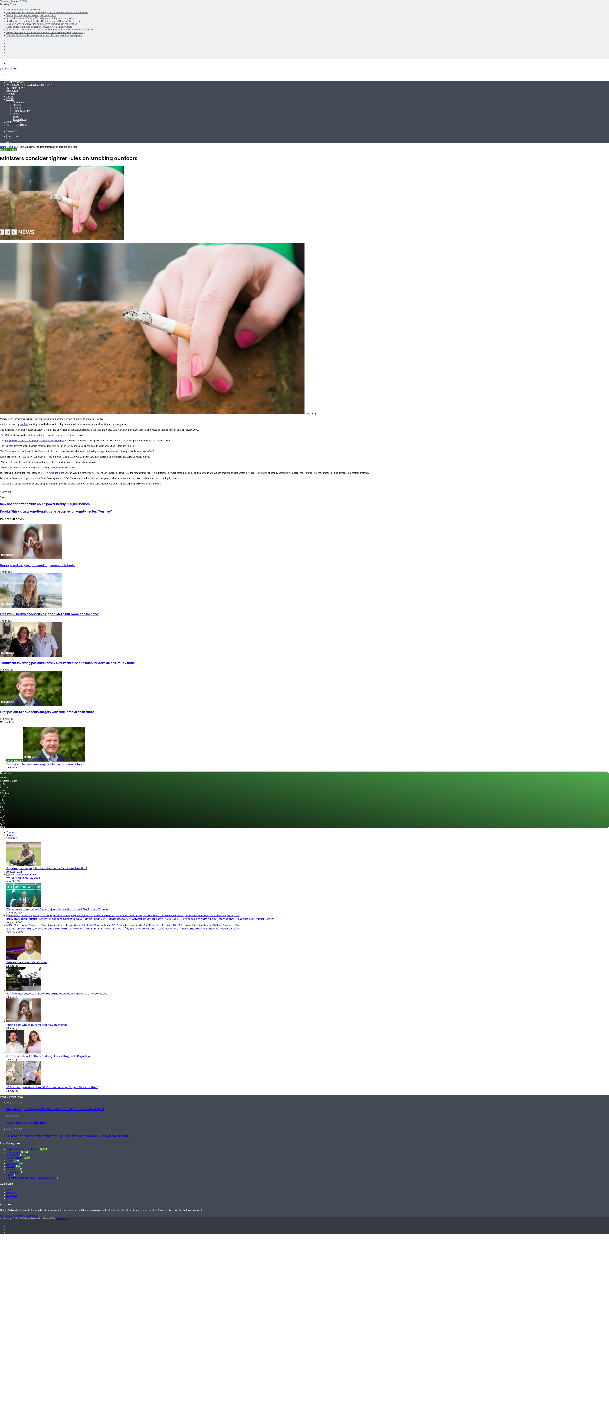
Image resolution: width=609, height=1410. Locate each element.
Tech (9, 96)
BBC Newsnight (49, 472)
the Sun (24, 424)
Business (12, 90)
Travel (16, 116)
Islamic (9, 1175)
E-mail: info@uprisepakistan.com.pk (18, 1215)
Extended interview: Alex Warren (23, 9)
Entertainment (20, 102)
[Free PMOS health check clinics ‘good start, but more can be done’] (31, 607)
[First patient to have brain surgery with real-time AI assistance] (31, 705)
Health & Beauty (21, 110)
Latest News (15, 82)
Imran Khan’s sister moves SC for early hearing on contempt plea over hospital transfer (49, 29)
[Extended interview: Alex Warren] (23, 959)
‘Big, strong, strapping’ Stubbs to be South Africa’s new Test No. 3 (46, 868)
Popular (10, 832)
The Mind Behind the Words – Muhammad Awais (31, 1177)
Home (3, 146)
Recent (9, 835)
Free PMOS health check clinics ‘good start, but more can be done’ (49, 614)
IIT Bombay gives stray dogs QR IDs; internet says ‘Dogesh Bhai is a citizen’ (45, 21)
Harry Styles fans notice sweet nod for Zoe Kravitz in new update (39, 26)
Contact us (11, 1195)
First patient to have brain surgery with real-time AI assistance (47, 712)
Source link (5, 492)
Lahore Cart (62, 1218)
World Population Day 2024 (23, 878)
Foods (16, 113)
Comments (11, 838)
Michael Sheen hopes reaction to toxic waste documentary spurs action (41, 24)
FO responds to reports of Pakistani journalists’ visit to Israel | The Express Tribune (57, 909)
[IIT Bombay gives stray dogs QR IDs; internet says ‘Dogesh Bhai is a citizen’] (23, 1084)
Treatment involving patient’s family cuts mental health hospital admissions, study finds (67, 663)
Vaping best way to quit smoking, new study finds (31, 15)
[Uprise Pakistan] (9, 68)
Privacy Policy (13, 1198)
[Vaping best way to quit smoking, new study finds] (31, 558)
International (16, 88)
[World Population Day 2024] (21, 874)
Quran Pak (13, 122)
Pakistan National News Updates (29, 85)
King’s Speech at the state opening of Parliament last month (34, 440)
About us (11, 1192)
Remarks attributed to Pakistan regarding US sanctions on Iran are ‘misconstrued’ (47, 12)
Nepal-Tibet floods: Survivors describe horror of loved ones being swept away (45, 32)
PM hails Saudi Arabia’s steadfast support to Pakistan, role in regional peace (44, 35)
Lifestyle (17, 108)
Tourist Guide (19, 119)
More (10, 99)
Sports (11, 93)
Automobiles (12, 1169)
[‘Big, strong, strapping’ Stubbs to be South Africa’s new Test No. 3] (23, 865)
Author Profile (17, 125)
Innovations (12, 1163)
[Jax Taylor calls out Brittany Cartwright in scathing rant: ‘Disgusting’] (23, 1052)
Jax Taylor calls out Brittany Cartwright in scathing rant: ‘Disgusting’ (40, 18)
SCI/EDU (18, 105)
